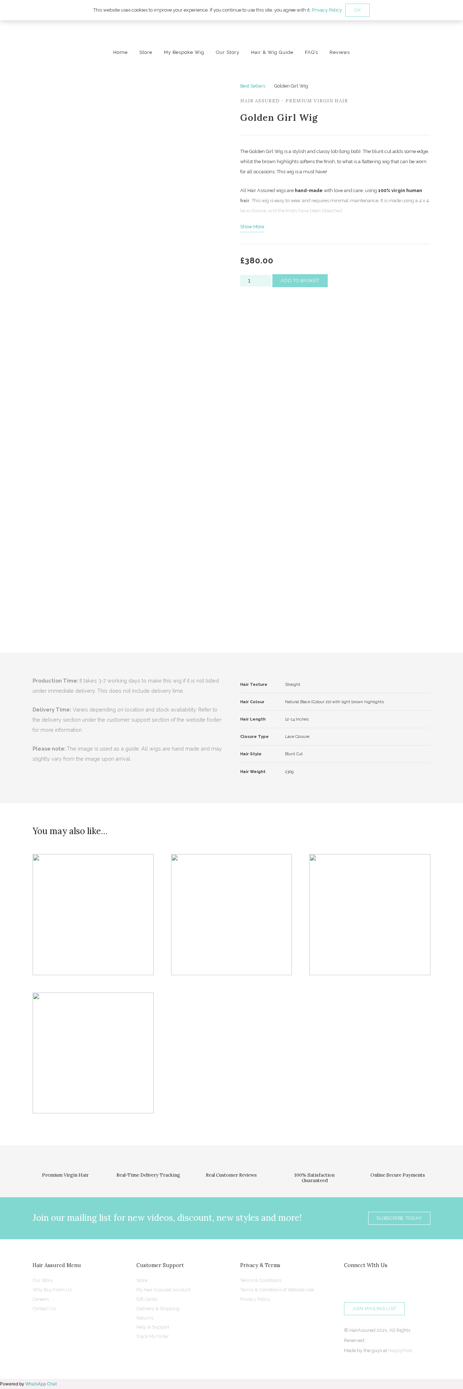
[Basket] (448, 31)
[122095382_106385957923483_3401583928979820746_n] (231, 30)
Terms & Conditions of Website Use (277, 1289)
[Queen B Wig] (231, 914)
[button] (414, 31)
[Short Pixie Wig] (93, 1053)
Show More (252, 226)
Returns (144, 1318)
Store (142, 1280)
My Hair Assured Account (163, 1289)
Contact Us (44, 1308)
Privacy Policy (255, 1299)
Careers (41, 1299)
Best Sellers (252, 86)
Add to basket (300, 280)
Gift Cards (146, 1299)
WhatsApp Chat (41, 1383)
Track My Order (152, 1336)
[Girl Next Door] (369, 914)
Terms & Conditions (260, 1280)
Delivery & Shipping (157, 1308)
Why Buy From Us (52, 1289)
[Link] (432, 30)
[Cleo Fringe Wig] (93, 914)
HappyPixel (400, 1350)
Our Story (43, 1280)
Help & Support (152, 1327)
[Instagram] (351, 1284)
